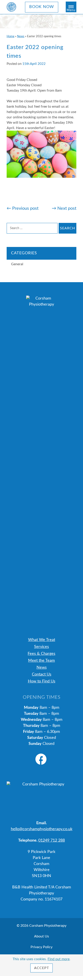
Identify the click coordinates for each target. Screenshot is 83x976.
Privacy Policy (41, 947)
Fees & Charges (41, 654)
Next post (64, 208)
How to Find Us (41, 681)
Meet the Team (41, 661)
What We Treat (41, 640)
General (17, 264)
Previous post (23, 208)
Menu (71, 10)
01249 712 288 (51, 840)
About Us (41, 936)
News (20, 36)
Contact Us (41, 674)
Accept (41, 968)
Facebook (40, 759)
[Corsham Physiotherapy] (12, 7)
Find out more (58, 959)
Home (10, 36)
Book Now (41, 7)
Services (41, 647)
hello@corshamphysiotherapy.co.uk (41, 829)
